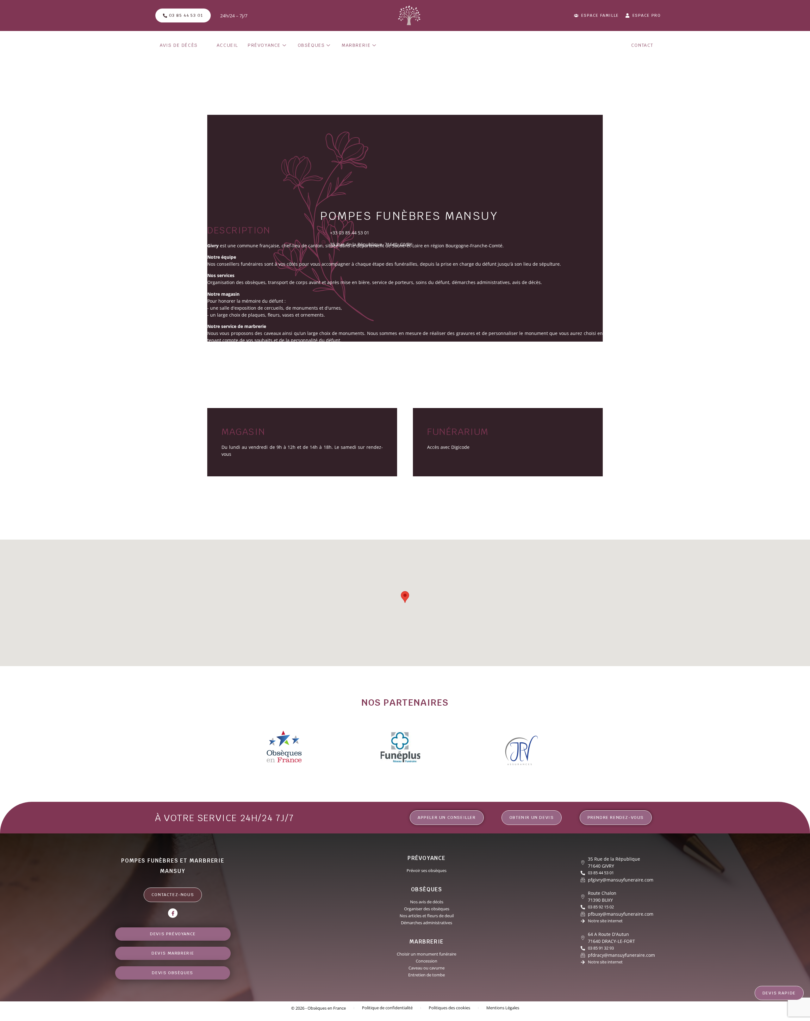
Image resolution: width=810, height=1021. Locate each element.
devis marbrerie (173, 953)
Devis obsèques (172, 972)
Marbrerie (356, 45)
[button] (405, 597)
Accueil (227, 45)
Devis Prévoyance (173, 934)
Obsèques (311, 45)
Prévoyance (264, 45)
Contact (642, 45)
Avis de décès (179, 45)
